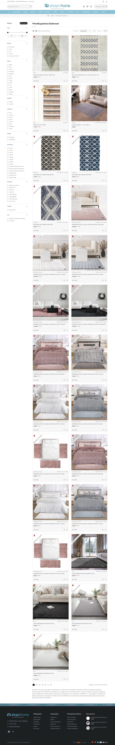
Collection (9, 109)
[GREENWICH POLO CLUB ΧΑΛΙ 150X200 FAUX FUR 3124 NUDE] (51, 303)
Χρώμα (9, 61)
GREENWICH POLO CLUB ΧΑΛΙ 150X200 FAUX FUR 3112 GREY (87, 274)
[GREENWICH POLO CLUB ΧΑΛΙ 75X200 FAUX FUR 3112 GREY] (89, 502)
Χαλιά (52, 15)
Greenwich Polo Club (76, 222)
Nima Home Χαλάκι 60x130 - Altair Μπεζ (44, 75)
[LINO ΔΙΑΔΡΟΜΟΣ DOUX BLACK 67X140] (51, 602)
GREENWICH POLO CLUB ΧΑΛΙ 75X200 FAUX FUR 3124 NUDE (48, 573)
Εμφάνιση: (99, 31)
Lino (73, 571)
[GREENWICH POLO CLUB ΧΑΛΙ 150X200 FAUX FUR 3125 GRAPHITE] (89, 303)
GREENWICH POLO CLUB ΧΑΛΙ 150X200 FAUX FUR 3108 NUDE (88, 224)
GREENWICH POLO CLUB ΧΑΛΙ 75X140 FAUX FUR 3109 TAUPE (87, 374)
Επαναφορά (24, 23)
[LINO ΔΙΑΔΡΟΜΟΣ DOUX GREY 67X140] (89, 602)
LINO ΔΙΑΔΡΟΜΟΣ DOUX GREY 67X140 (82, 623)
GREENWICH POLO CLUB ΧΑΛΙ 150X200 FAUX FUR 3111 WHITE (49, 274)
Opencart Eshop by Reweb (24, 742)
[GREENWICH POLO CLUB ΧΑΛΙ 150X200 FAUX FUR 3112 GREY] (89, 253)
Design (9, 133)
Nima (34, 72)
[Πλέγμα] (33, 31)
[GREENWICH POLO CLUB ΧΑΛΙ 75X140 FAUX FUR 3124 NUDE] (51, 452)
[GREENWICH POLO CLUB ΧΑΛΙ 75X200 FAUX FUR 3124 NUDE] (51, 552)
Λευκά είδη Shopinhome (12, 742)
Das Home (35, 172)
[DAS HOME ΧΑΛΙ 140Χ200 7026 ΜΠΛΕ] (51, 203)
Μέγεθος (9, 98)
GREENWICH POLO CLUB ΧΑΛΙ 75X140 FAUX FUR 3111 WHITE (49, 424)
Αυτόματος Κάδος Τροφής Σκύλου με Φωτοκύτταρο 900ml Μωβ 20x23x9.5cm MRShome (99, 722)
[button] (36, 81)
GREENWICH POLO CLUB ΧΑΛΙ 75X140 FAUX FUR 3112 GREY (87, 424)
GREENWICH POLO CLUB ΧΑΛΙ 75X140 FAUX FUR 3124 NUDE (48, 474)
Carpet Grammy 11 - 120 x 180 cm (81, 125)
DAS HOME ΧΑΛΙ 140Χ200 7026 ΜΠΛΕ (43, 224)
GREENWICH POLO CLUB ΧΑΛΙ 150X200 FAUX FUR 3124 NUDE (49, 324)
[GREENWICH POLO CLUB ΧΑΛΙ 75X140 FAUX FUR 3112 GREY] (89, 402)
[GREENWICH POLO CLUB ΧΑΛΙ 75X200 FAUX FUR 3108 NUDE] (89, 452)
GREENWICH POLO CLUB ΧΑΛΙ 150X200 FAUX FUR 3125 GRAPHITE (89, 324)
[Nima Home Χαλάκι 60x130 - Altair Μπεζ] (51, 53)
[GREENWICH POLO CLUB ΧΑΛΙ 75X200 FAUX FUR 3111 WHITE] (51, 502)
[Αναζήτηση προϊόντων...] (30, 6)
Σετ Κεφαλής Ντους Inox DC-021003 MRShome (99, 727)
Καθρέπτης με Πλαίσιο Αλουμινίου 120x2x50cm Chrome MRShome (99, 717)
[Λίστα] (36, 31)
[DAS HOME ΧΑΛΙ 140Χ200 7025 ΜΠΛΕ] (89, 153)
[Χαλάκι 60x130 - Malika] (51, 103)
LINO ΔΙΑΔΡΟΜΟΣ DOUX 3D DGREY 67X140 (83, 573)
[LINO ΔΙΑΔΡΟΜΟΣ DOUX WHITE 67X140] (51, 652)
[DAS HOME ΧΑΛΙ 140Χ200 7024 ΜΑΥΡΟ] (51, 153)
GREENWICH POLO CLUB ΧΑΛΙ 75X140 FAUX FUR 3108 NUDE (48, 374)
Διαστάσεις (10, 144)
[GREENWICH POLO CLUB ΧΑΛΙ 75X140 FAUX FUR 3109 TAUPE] (89, 352)
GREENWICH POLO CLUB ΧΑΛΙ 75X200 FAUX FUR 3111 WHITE (49, 523)
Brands (9, 43)
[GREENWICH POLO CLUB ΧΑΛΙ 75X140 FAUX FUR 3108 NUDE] (51, 352)
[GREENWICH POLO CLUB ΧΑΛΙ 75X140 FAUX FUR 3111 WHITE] (51, 402)
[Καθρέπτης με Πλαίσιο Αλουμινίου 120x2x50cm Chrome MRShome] (88, 718)
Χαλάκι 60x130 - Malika (39, 125)
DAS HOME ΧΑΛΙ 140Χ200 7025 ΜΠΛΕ (81, 174)
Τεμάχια (9, 206)
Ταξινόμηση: (75, 31)
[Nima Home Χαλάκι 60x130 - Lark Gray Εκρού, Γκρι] (89, 53)
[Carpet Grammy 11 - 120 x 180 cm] (89, 103)
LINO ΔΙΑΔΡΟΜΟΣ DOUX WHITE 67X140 (43, 673)
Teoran (73, 122)
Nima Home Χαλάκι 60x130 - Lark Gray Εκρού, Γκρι (85, 75)
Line (8, 215)
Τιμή (8, 28)
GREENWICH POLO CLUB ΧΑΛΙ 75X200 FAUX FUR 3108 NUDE (87, 474)
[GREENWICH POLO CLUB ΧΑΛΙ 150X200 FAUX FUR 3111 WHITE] (51, 253)
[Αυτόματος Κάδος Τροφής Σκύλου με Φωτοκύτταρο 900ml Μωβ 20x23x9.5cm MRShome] (88, 723)
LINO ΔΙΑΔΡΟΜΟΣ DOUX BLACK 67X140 (43, 623)
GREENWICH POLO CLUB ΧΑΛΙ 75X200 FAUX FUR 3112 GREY (87, 523)
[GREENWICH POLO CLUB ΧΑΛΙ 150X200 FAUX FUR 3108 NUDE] (89, 203)
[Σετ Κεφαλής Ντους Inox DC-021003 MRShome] (88, 728)
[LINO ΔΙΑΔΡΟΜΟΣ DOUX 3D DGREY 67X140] (89, 552)
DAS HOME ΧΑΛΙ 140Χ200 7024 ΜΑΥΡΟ (43, 174)
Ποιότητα (9, 181)
